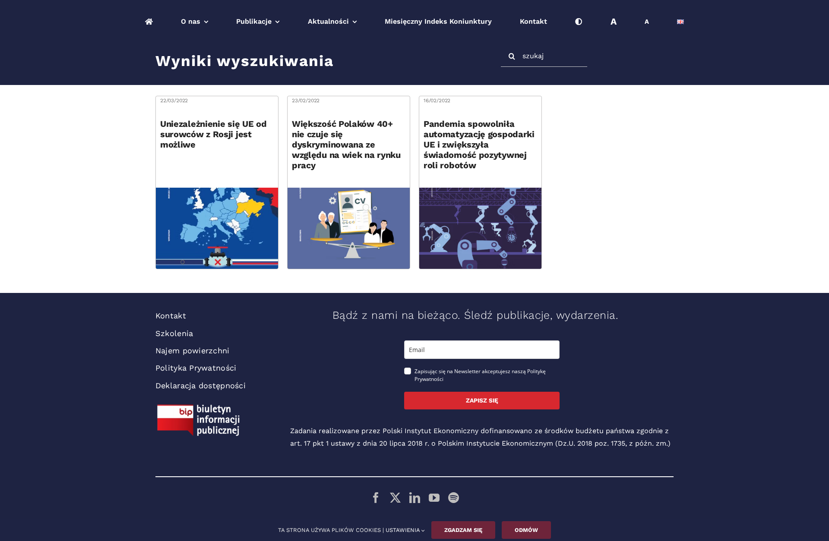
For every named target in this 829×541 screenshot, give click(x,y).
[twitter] (395, 497)
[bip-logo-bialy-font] (198, 407)
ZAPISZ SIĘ (482, 400)
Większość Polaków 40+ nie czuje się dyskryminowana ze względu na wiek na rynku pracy (346, 144)
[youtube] (434, 497)
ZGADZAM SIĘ (463, 530)
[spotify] (453, 497)
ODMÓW (526, 530)
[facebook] (375, 497)
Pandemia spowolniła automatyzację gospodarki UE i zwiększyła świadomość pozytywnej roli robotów (479, 144)
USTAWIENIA (403, 530)
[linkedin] (414, 497)
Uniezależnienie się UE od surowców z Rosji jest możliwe (213, 134)
